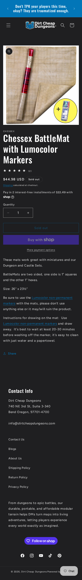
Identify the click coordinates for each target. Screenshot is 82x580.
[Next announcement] (74, 8)
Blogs (12, 449)
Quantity (9, 204)
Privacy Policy (18, 487)
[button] (8, 25)
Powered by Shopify (59, 571)
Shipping (8, 185)
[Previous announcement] (7, 8)
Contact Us (16, 439)
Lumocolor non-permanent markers (30, 323)
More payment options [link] (41, 249)
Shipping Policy (19, 468)
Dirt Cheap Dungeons (34, 571)
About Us (15, 458)
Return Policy (18, 477)
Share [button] (12, 353)
